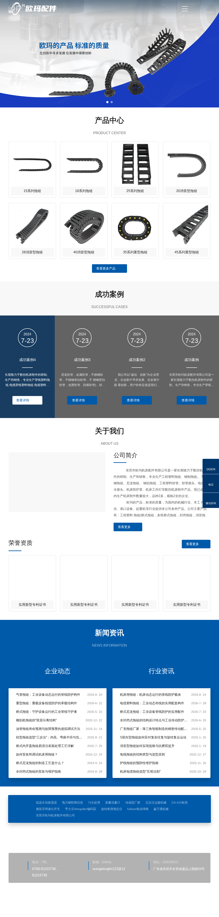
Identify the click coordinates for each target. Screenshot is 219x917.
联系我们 (200, 835)
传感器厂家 (132, 802)
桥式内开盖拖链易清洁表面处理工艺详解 (45, 746)
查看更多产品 (105, 268)
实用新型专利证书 (32, 604)
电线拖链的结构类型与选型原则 (142, 754)
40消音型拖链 (83, 252)
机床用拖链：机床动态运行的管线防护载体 (150, 694)
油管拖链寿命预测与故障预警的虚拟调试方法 (48, 729)
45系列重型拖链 (187, 252)
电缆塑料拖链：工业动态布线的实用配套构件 (152, 703)
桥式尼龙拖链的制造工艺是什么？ (40, 763)
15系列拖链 (32, 191)
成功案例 (191, 360)
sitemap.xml (65, 903)
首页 (75, 835)
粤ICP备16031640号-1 (133, 896)
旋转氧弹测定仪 (111, 809)
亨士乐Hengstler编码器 (80, 809)
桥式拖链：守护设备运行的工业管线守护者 (46, 711)
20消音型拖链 (186, 191)
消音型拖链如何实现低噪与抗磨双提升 (147, 746)
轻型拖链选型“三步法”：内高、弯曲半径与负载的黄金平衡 (50, 737)
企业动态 (57, 671)
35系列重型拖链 (135, 252)
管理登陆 (48, 903)
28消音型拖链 (32, 252)
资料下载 (137, 835)
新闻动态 (158, 835)
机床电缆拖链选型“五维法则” (140, 771)
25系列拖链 (135, 191)
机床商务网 (31, 903)
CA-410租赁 (180, 802)
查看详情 (22, 400)
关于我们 (96, 835)
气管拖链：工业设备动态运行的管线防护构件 (48, 694)
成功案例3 (82, 360)
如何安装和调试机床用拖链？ (37, 754)
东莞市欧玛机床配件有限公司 (55, 815)
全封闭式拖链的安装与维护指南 (38, 771)
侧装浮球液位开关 (48, 809)
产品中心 (117, 835)
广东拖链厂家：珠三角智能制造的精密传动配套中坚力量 (154, 729)
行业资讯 (161, 671)
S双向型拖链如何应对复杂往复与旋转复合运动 (153, 737)
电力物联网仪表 (72, 802)
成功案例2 (137, 360)
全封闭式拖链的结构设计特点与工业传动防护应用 (154, 720)
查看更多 (124, 527)
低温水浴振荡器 (46, 802)
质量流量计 (112, 802)
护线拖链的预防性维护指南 (139, 763)
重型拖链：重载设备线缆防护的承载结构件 (46, 703)
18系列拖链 (84, 191)
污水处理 (94, 802)
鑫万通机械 (161, 809)
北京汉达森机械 (155, 802)
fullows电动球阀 (137, 809)
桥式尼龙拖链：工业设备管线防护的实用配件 (152, 711)
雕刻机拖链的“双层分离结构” (36, 720)
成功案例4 (27, 360)
